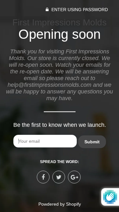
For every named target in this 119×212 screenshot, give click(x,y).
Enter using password (79, 9)
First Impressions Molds (59, 22)
